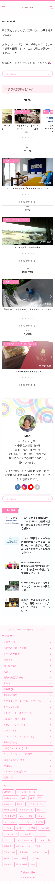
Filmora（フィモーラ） (26, 792)
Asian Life (27, 7)
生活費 (7, 858)
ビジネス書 (44, 828)
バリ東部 (19, 828)
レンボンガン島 (43, 840)
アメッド (40, 810)
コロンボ (40, 816)
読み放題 (7, 864)
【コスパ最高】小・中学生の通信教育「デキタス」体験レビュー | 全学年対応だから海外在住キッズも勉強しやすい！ (35, 545)
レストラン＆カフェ (24, 840)
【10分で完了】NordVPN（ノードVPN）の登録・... (28, 371)
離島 (33, 864)
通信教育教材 (21, 864)
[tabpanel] (27, 122)
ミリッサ (7, 840)
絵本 (24, 858)
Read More (25, 201)
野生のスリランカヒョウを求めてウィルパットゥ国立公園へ (35, 586)
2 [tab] (25, 137)
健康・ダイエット (23, 846)
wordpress (8, 804)
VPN (40, 798)
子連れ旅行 (24, 852)
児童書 (38, 846)
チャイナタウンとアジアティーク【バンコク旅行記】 (27, 128)
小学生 (36, 852)
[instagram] (24, 487)
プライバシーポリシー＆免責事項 (20, 630)
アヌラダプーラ (26, 810)
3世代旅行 (8, 792)
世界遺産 (7, 846)
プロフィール (42, 630)
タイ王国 (39, 822)
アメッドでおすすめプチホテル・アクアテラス (27, 188)
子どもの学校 (9, 852)
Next (50, 121)
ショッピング (25, 822)
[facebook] (18, 487)
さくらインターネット (36, 804)
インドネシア (9, 816)
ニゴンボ (7, 828)
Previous (4, 121)
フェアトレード (10, 834)
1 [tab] (22, 137)
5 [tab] (33, 137)
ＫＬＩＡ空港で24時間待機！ (27, 247)
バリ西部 (31, 828)
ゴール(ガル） (10, 822)
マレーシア (39, 834)
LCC (23, 798)
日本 (45, 852)
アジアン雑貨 (9, 810)
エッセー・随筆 (26, 816)
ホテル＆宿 (26, 834)
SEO (32, 798)
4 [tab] (31, 137)
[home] (37, 487)
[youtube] (31, 487)
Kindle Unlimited (10, 798)
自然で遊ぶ (35, 858)
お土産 (19, 804)
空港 (16, 858)
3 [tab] (28, 137)
